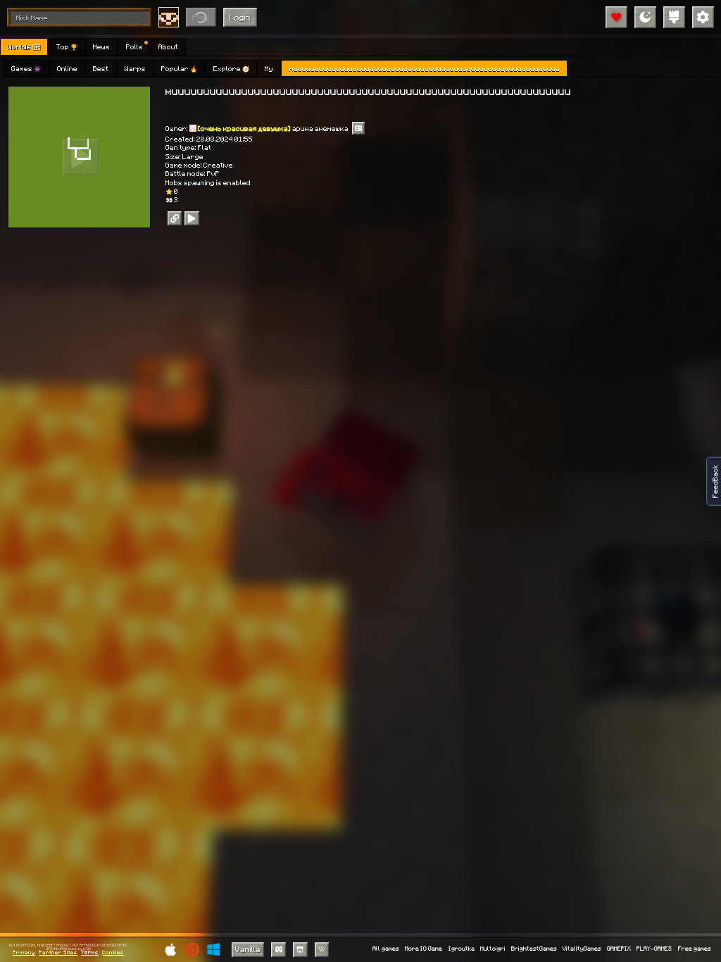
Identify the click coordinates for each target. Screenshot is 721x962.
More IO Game (423, 949)
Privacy (24, 953)
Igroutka (462, 949)
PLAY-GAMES (654, 949)
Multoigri (493, 949)
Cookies (113, 953)
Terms (90, 953)
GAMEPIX (619, 949)
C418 (87, 949)
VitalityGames (582, 949)
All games (385, 949)
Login (240, 17)
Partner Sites (58, 953)
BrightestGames (534, 949)
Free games (694, 949)
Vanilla (248, 949)
